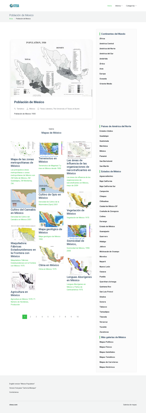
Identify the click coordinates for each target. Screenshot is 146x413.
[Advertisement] (52, 29)
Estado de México (107, 226)
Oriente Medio (106, 84)
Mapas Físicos (106, 347)
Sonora (103, 302)
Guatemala (104, 141)
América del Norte (107, 49)
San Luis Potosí (106, 292)
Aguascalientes (106, 176)
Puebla (103, 277)
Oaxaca (103, 272)
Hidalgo (103, 241)
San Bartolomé (106, 161)
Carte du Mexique (29, 388)
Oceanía (103, 79)
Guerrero (104, 236)
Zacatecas (104, 332)
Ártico (102, 64)
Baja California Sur (108, 186)
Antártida (104, 59)
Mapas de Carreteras (109, 362)
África (102, 39)
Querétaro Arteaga (108, 282)
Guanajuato (104, 231)
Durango (103, 221)
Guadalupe (104, 136)
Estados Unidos (106, 131)
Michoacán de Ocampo (109, 252)
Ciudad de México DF (108, 206)
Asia (101, 69)
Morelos (103, 257)
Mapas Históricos (107, 367)
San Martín (104, 166)
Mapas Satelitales (107, 352)
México (103, 151)
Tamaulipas (104, 312)
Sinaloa (103, 297)
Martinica (104, 146)
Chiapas (103, 196)
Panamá (103, 156)
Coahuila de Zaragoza (109, 211)
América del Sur (106, 54)
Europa (103, 74)
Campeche (104, 191)
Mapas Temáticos (107, 357)
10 (78, 317)
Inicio (109, 6)
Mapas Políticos (106, 342)
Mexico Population (27, 384)
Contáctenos (14, 392)
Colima (103, 216)
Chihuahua (104, 201)
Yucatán (103, 327)
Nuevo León (105, 267)
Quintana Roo (105, 287)
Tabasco (103, 307)
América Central (107, 44)
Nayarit (103, 262)
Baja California (106, 181)
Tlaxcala (103, 317)
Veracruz (104, 322)
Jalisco (103, 247)
